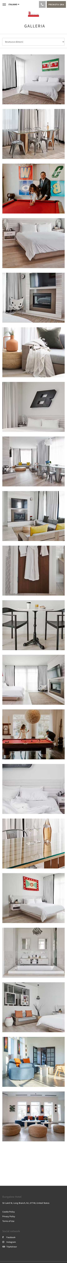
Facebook (10, 1237)
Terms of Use (8, 1221)
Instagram (11, 1242)
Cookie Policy (8, 1211)
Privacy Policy (8, 1216)
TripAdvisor (11, 1246)
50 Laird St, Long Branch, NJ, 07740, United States (25, 1203)
